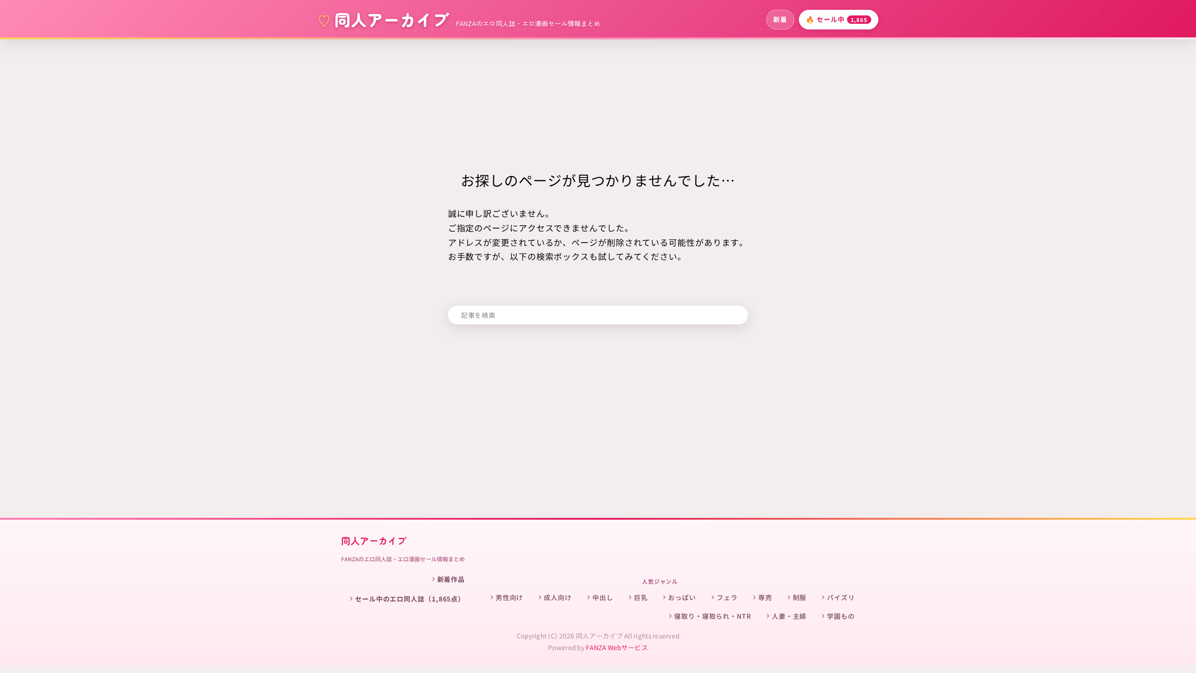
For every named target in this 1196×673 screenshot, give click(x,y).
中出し (602, 597)
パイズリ (841, 597)
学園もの (841, 616)
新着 (780, 19)
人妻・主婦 (789, 616)
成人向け (558, 597)
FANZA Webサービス (617, 647)
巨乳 (641, 597)
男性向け (510, 597)
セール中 (837, 19)
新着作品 (451, 579)
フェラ (727, 597)
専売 (765, 597)
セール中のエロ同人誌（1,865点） (410, 598)
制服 (800, 597)
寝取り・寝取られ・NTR (712, 616)
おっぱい (682, 597)
